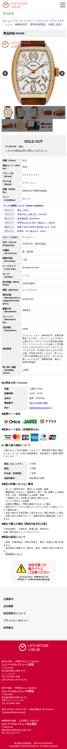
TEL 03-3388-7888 (11, 703)
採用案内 (8, 627)
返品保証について (14, 554)
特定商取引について (14, 613)
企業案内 (8, 599)
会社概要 (8, 606)
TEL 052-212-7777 (11, 733)
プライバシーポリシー (15, 620)
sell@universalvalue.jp (40, 408)
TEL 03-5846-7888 (38, 403)
